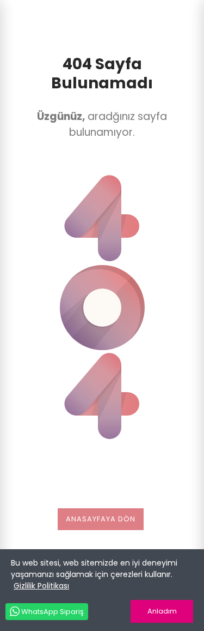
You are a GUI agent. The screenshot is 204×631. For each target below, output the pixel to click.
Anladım (162, 611)
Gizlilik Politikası (41, 585)
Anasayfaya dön (100, 519)
